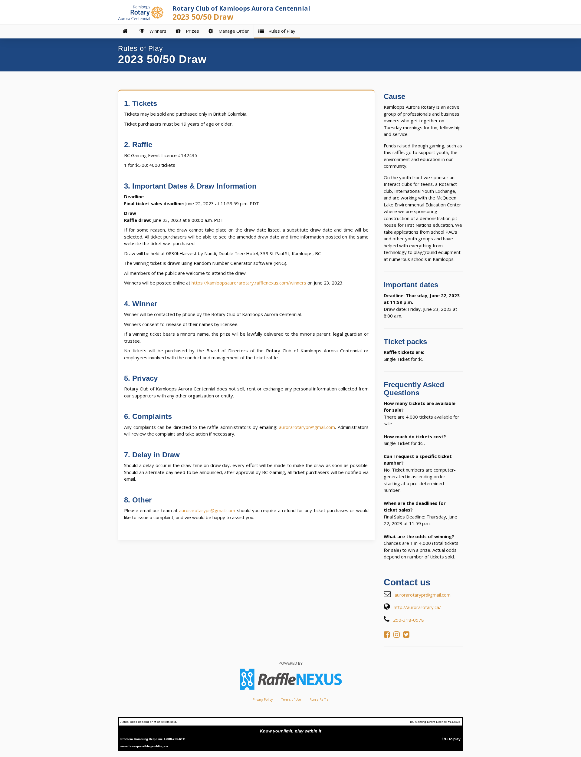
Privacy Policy (263, 699)
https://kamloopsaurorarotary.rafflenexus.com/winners (249, 283)
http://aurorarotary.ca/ (417, 607)
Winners (156, 31)
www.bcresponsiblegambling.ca (144, 746)
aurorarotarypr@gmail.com (307, 427)
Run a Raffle (319, 699)
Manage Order (232, 31)
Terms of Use (291, 699)
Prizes (191, 31)
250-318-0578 (408, 620)
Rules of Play (280, 31)
